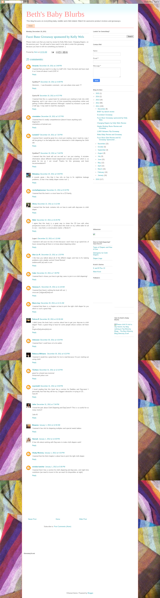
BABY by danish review (105, 112)
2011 (98, 106)
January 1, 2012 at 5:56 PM (55, 467)
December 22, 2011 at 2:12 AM (49, 204)
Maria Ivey (36, 303)
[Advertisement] (114, 205)
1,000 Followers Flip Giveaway (108, 131)
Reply (34, 74)
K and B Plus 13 (99, 268)
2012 (98, 103)
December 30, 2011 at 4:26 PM (51, 340)
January (101, 175)
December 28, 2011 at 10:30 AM (51, 319)
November (102, 144)
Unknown (36, 340)
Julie (34, 404)
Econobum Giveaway (104, 115)
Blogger (90, 593)
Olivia (34, 204)
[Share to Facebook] (64, 52)
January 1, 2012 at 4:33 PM (54, 453)
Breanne (35, 425)
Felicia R (35, 319)
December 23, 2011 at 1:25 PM (52, 255)
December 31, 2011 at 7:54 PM (48, 404)
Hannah (35, 439)
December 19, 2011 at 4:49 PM (51, 82)
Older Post (83, 519)
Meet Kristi (97, 272)
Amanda (35, 66)
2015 (98, 93)
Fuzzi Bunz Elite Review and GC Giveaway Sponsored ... (109, 139)
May (99, 163)
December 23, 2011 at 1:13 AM (49, 238)
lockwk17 (35, 135)
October (101, 147)
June (100, 159)
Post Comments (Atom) (62, 526)
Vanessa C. (36, 287)
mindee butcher (38, 467)
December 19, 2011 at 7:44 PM (51, 153)
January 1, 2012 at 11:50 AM (49, 425)
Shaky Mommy (38, 453)
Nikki (34, 220)
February (101, 172)
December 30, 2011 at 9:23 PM (58, 354)
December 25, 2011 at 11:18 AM (53, 287)
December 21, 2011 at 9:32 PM (58, 190)
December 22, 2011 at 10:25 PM (48, 220)
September (102, 150)
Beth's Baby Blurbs (55, 14)
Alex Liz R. (36, 255)
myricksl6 (36, 386)
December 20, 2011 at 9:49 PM (51, 174)
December (102, 109)
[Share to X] (62, 52)
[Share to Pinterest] (66, 52)
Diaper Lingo (97, 258)
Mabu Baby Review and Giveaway (109, 134)
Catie (34, 273)
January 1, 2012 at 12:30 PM (49, 439)
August (100, 153)
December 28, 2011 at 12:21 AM (52, 303)
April (100, 166)
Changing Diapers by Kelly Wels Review (111, 123)
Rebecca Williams (39, 354)
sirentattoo (36, 116)
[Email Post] (52, 52)
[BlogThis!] (59, 52)
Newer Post (32, 519)
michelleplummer (39, 190)
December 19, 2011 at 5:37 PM (52, 116)
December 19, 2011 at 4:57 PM (51, 96)
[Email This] (57, 52)
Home (30, 26)
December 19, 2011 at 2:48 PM (50, 66)
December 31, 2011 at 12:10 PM (51, 370)
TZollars (35, 370)
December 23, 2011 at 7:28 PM (48, 273)
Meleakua (36, 174)
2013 (98, 100)
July (99, 156)
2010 (98, 179)
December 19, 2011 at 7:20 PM (51, 135)
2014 (98, 96)
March (100, 169)
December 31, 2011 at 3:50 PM (51, 386)
